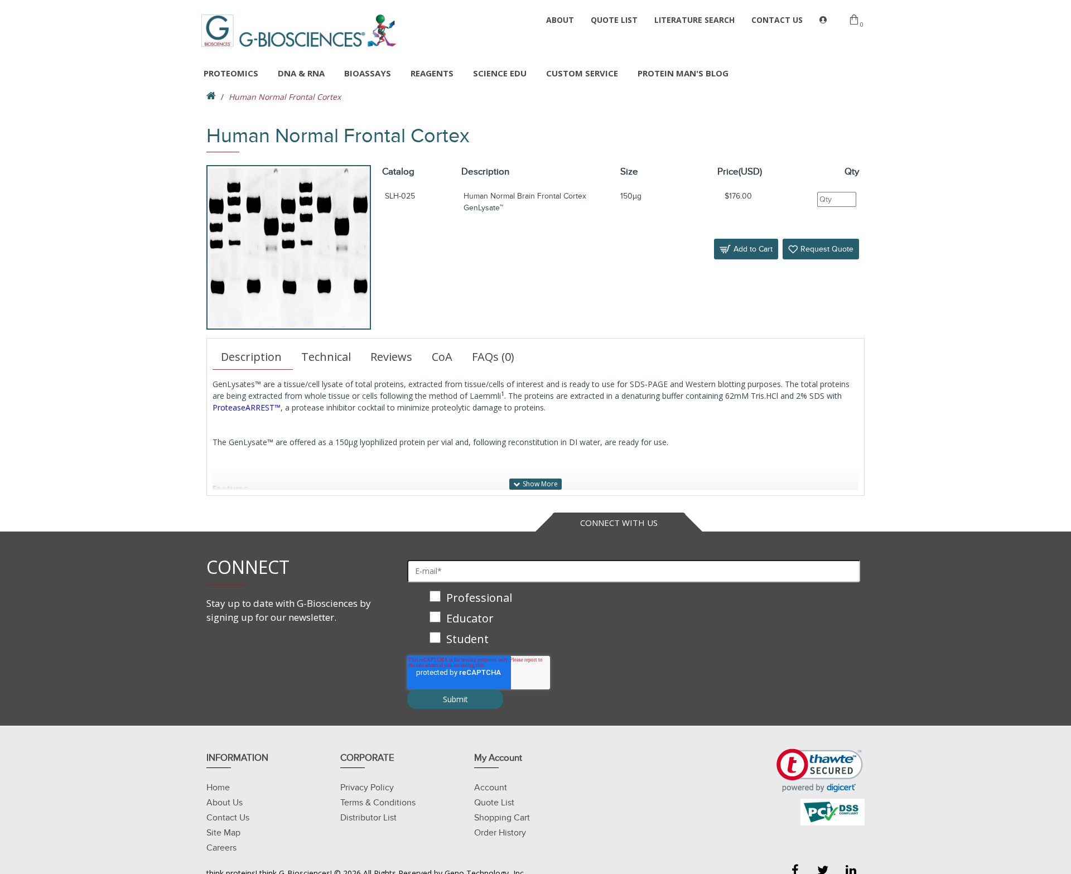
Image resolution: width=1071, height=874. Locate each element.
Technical (326, 356)
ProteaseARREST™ (247, 407)
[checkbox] (633, 619)
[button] (820, 770)
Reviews (391, 356)
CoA (442, 356)
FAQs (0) (493, 356)
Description (251, 356)
